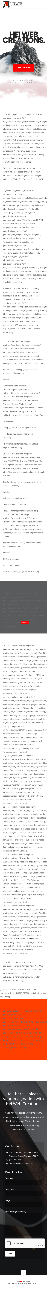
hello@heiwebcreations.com (21, 1163)
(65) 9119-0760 (15, 1159)
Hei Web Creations (26, 938)
